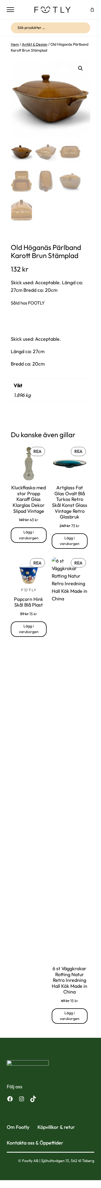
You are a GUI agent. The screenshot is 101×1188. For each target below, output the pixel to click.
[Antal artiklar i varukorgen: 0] (92, 9)
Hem (15, 44)
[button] (80, 68)
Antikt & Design (34, 44)
